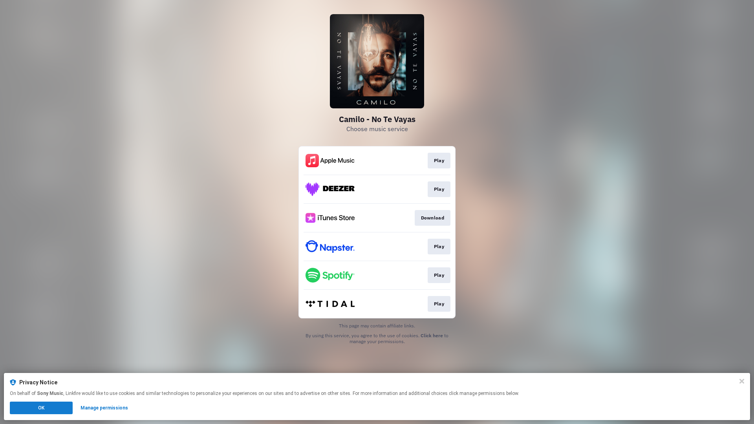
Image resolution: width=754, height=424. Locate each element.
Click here (432, 335)
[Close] (742, 381)
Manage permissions (104, 408)
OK (41, 408)
